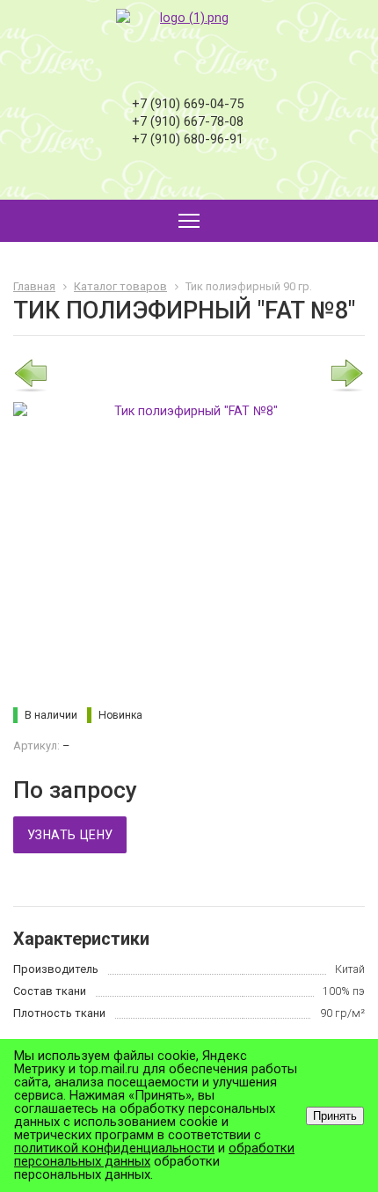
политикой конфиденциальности (114, 1148)
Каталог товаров (120, 286)
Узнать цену (70, 835)
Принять (335, 1116)
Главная (34, 286)
